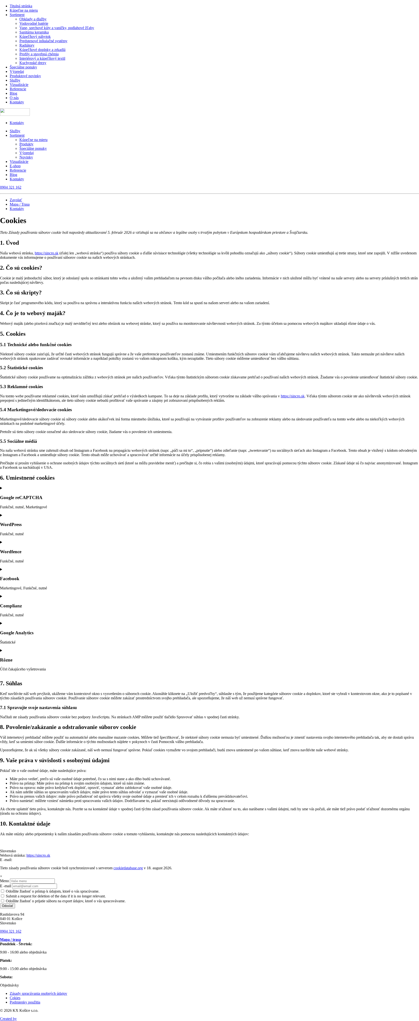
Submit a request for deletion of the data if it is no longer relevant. (55, 896)
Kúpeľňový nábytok (35, 36)
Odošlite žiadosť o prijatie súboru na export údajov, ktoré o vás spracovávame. (65, 901)
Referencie (18, 89)
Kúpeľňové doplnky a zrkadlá (42, 50)
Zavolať (16, 200)
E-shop (15, 166)
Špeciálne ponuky (23, 67)
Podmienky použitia (25, 1002)
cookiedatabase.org (128, 868)
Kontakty (17, 102)
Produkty (26, 144)
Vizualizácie (19, 85)
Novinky (26, 157)
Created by (8, 1019)
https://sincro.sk (46, 253)
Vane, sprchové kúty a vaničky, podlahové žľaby (56, 28)
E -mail (5, 886)
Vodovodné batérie (33, 23)
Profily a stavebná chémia (39, 54)
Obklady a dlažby (33, 19)
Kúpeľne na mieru (24, 10)
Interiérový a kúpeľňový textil (42, 58)
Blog (13, 93)
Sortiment (17, 15)
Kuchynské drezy (32, 63)
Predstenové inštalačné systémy (43, 41)
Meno (4, 881)
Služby (15, 80)
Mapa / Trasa (20, 204)
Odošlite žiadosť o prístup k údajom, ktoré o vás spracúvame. (52, 891)
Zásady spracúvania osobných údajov (38, 993)
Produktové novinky (25, 76)
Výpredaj (17, 71)
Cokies (15, 998)
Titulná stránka (21, 6)
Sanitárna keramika (34, 32)
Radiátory (26, 45)
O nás (14, 98)
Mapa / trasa (10, 939)
